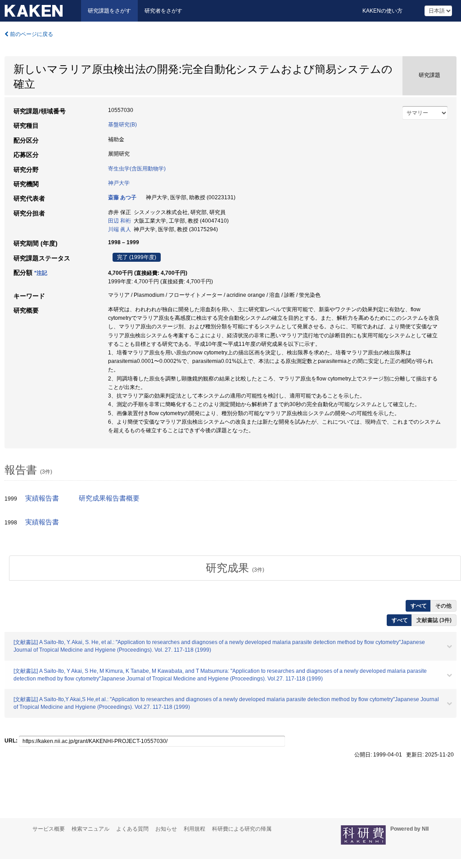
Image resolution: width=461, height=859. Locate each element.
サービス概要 (48, 829)
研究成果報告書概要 (109, 498)
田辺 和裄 (119, 221)
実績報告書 (42, 498)
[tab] (235, 568)
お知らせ (166, 829)
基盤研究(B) (122, 124)
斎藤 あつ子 (122, 197)
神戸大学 (119, 183)
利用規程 (194, 829)
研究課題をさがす (109, 11)
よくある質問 (132, 829)
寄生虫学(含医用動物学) (137, 169)
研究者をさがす (163, 11)
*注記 (40, 273)
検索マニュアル (90, 829)
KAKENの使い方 (382, 11)
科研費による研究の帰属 (241, 829)
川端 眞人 (119, 229)
